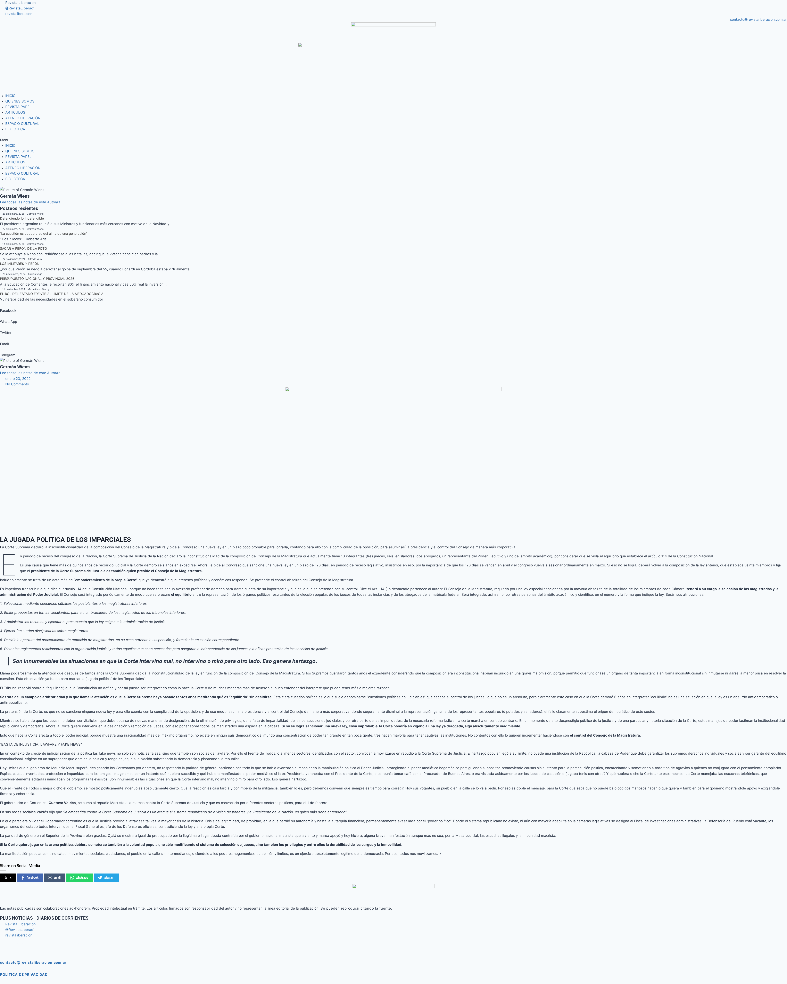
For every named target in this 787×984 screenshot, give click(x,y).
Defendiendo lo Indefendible (22, 218)
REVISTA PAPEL (18, 107)
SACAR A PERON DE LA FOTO (23, 248)
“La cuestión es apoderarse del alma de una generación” (43, 233)
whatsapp (82, 877)
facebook (32, 877)
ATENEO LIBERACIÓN (23, 118)
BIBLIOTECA (15, 129)
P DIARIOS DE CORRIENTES (44, 918)
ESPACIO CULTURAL (22, 124)
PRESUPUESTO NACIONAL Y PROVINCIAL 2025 (37, 279)
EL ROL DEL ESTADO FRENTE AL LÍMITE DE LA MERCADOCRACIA (51, 294)
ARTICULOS (15, 112)
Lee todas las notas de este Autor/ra (30, 202)
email (57, 877)
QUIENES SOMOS (19, 101)
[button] (393, 140)
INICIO (10, 96)
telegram (108, 877)
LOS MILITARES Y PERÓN (19, 264)
